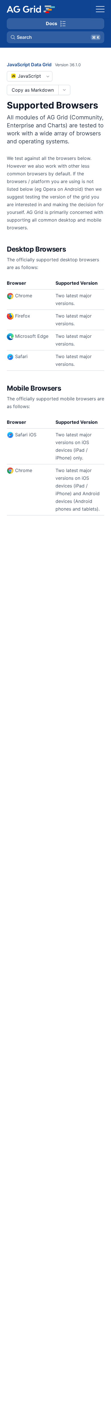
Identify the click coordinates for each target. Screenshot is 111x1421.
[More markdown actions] (64, 90)
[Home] (30, 9)
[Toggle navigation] (100, 9)
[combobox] (29, 76)
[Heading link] (73, 250)
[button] (55, 37)
